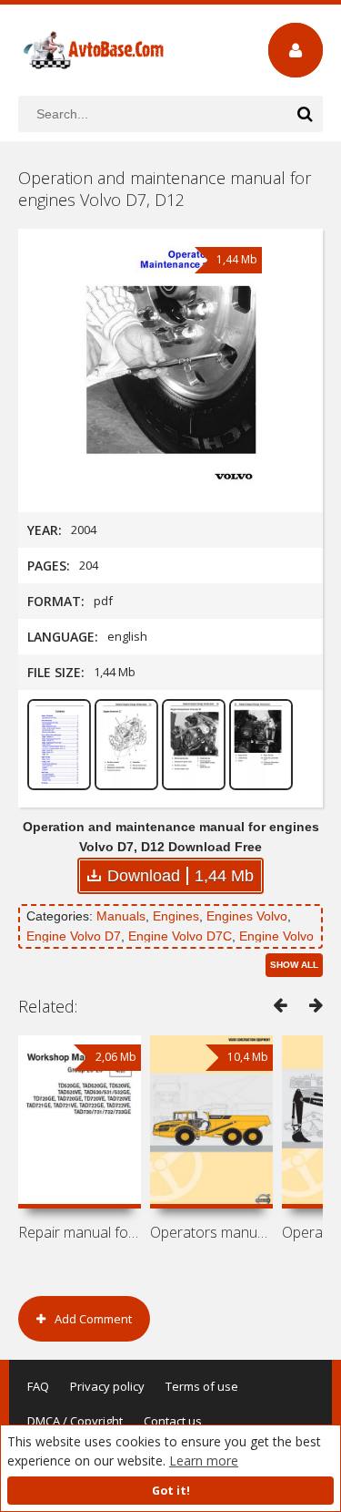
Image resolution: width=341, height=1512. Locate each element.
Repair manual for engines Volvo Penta (79, 1232)
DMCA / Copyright (75, 1421)
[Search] (304, 114)
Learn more (203, 1460)
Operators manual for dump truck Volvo (211, 1232)
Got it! (171, 1490)
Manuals (120, 916)
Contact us (173, 1421)
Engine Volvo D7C (180, 936)
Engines (176, 916)
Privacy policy (107, 1386)
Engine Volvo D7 (73, 936)
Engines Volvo (246, 916)
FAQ (38, 1386)
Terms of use (201, 1386)
